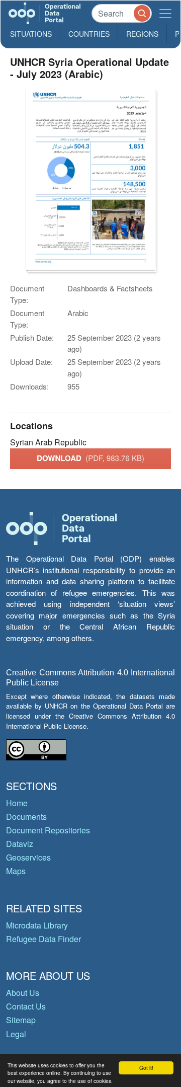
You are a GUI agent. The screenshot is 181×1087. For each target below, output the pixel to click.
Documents (26, 816)
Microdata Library (37, 925)
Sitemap (21, 1020)
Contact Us (26, 1006)
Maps (16, 871)
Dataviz (19, 843)
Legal (16, 1034)
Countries (89, 34)
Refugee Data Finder (43, 939)
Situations (31, 34)
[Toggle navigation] (165, 13)
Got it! (146, 1067)
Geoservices (28, 857)
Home (17, 803)
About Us (22, 992)
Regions (142, 34)
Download (90, 457)
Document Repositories (48, 830)
